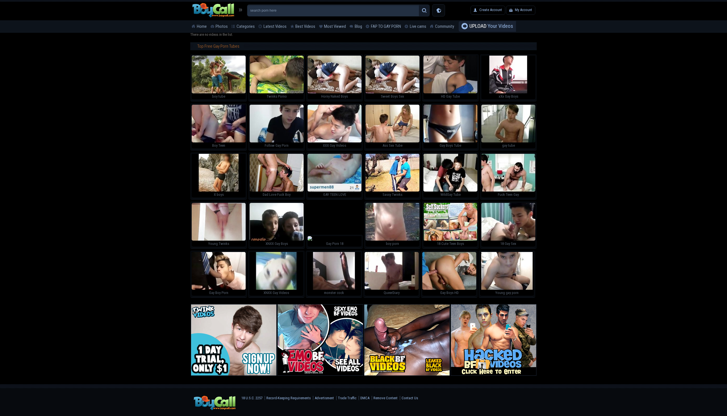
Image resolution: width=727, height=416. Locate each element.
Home (202, 26)
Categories (246, 26)
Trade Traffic (347, 398)
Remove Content (385, 398)
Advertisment (324, 398)
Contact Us (410, 398)
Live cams (418, 26)
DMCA (364, 398)
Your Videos (491, 26)
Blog (358, 26)
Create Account (490, 10)
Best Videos (305, 26)
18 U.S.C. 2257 (251, 398)
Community (444, 26)
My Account (523, 10)
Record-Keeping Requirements (288, 398)
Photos (222, 26)
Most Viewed (335, 26)
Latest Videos (275, 26)
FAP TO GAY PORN (386, 26)
